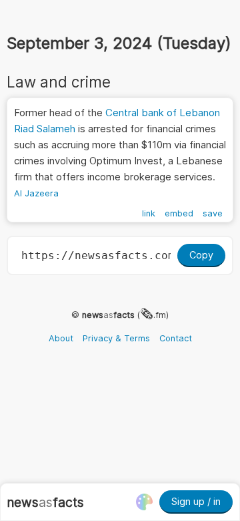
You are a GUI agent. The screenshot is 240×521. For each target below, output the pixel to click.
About (61, 338)
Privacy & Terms (116, 338)
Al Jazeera (36, 193)
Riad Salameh (44, 128)
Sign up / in (196, 501)
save (213, 213)
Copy (201, 254)
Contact (175, 338)
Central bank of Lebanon (162, 112)
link (148, 213)
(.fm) (125, 315)
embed (179, 213)
